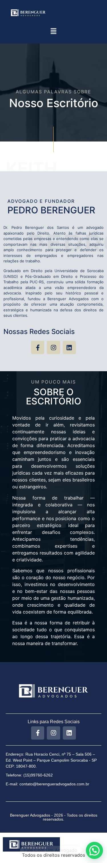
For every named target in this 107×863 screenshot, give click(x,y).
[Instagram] (53, 347)
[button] (53, 31)
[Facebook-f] (37, 347)
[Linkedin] (69, 347)
